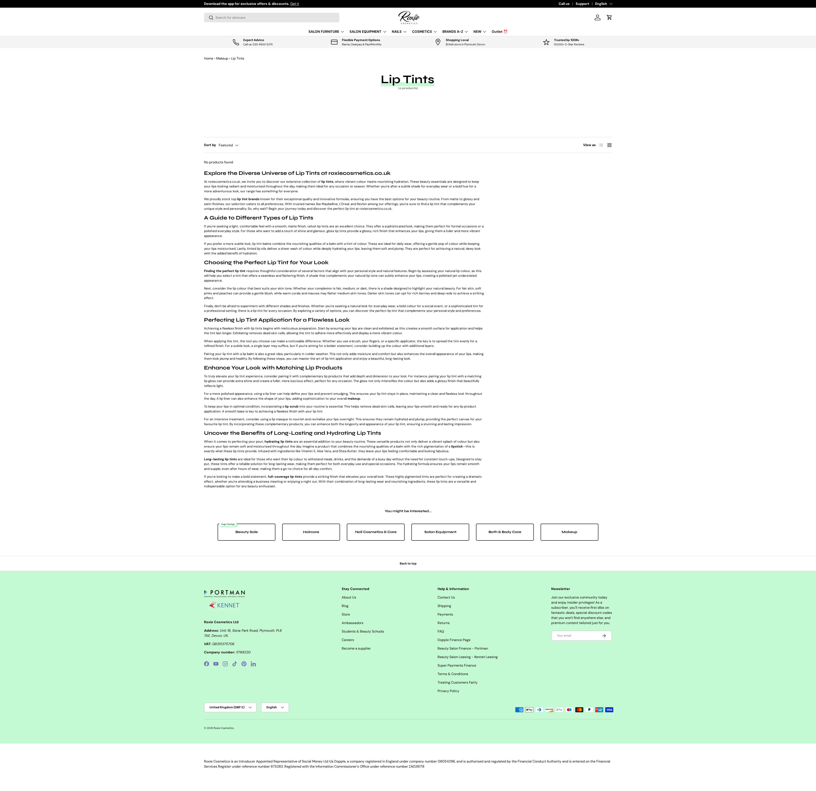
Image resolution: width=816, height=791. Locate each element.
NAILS (397, 31)
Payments (445, 614)
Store (346, 614)
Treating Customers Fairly (457, 682)
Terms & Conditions (453, 674)
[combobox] (271, 17)
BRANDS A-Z (452, 31)
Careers (348, 640)
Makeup (222, 58)
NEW (477, 31)
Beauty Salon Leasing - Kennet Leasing (468, 657)
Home (208, 58)
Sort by (210, 145)
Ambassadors (352, 623)
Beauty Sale (246, 532)
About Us (349, 597)
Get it (294, 3)
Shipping (444, 606)
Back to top (408, 563)
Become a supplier (356, 648)
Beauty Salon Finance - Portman (463, 648)
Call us (564, 3)
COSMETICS (422, 31)
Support (582, 3)
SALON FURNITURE (324, 31)
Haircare (311, 532)
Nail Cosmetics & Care (376, 532)
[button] (609, 17)
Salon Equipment (440, 532)
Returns (444, 623)
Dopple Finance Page (454, 640)
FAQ (441, 631)
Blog (345, 606)
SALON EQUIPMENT (365, 31)
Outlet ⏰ (500, 31)
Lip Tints (237, 58)
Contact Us (446, 597)
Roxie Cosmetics (224, 728)
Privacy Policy (448, 691)
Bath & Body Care (505, 532)
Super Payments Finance (457, 665)
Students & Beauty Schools (363, 631)
